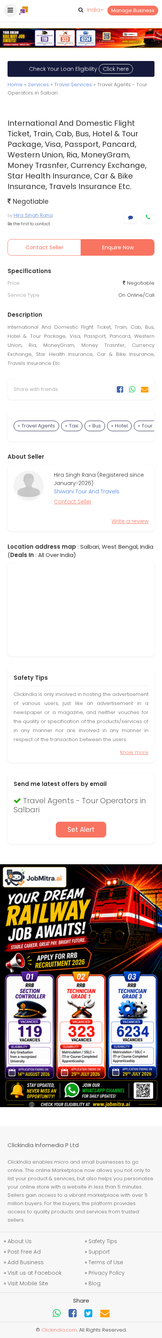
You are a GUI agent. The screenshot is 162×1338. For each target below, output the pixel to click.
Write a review (130, 521)
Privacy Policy (107, 1273)
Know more (134, 752)
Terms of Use (106, 1262)
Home (15, 84)
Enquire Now (118, 247)
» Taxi (71, 425)
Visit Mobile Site (28, 1283)
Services (38, 84)
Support (99, 1252)
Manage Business (132, 10)
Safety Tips (103, 1241)
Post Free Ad (24, 1252)
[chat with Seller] (130, 217)
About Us (20, 1241)
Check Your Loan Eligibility (79, 69)
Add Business (26, 1262)
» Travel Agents (36, 425)
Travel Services (73, 84)
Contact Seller (44, 247)
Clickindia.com (59, 1329)
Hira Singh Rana (33, 215)
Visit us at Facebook (35, 1273)
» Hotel (119, 425)
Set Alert (81, 829)
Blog (95, 1283)
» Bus (95, 425)
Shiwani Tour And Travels (86, 491)
